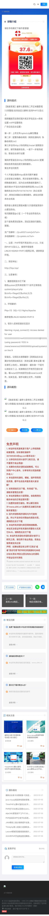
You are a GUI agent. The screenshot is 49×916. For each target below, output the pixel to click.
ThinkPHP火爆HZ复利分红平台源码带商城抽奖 (13, 768)
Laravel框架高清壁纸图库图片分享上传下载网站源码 (18, 831)
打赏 (25, 430)
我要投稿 (6, 11)
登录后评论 (18, 867)
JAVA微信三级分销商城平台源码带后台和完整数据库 (18, 822)
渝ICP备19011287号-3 (21, 909)
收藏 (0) (13, 430)
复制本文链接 (26, 587)
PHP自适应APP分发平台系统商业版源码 (18, 818)
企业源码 (29, 565)
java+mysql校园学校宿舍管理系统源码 (35, 736)
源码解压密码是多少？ (17, 656)
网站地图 (7, 909)
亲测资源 (8, 741)
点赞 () (38, 430)
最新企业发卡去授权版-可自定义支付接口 (13, 736)
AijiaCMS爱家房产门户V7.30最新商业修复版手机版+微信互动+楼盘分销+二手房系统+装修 (18, 813)
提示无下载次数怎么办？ (18, 685)
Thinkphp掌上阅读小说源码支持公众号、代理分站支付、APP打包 (18, 827)
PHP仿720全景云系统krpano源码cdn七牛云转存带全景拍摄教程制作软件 (35, 768)
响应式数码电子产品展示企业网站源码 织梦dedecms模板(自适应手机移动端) (36, 602)
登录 (43, 4)
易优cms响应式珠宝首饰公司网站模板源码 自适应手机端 (13, 602)
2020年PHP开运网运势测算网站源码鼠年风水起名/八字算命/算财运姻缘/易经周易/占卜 (18, 836)
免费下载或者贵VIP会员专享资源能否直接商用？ (26, 627)
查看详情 (12, 645)
